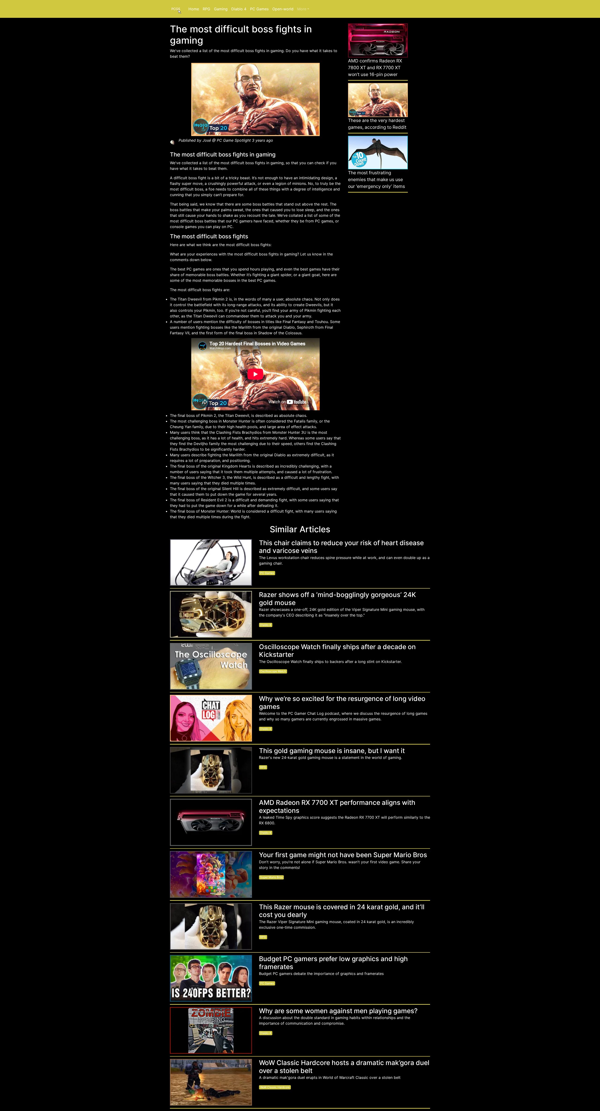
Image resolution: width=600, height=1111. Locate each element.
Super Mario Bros (271, 877)
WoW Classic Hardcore (275, 1087)
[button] (303, 9)
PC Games (259, 9)
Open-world (282, 9)
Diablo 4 (238, 9)
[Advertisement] (378, 267)
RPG (206, 9)
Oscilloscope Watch (273, 671)
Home (193, 9)
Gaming (221, 9)
